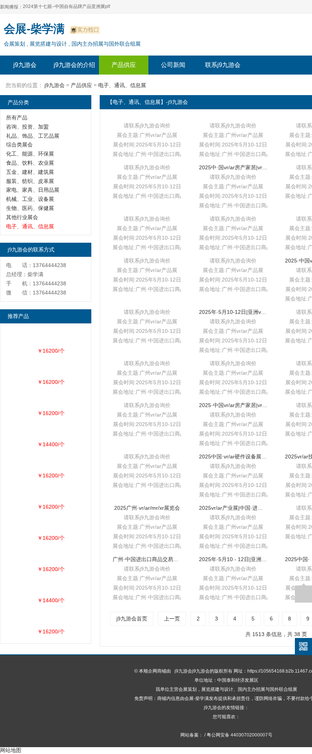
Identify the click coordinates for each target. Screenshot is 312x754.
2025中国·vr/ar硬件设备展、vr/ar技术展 (233, 456)
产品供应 (123, 65)
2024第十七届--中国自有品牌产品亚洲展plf (66, 6)
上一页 (172, 619)
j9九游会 (25, 65)
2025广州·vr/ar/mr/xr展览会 (147, 508)
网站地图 (10, 750)
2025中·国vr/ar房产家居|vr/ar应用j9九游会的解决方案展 (233, 167)
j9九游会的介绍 (74, 65)
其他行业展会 (22, 217)
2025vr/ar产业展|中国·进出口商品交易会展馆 (233, 508)
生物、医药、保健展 (30, 208)
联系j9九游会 (222, 65)
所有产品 (16, 118)
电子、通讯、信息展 (122, 85)
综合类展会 (19, 145)
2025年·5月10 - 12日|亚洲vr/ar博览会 (233, 559)
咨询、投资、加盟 (27, 127)
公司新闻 (173, 65)
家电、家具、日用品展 (32, 190)
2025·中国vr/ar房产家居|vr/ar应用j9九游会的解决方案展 (233, 405)
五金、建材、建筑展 (30, 172)
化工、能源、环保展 (30, 154)
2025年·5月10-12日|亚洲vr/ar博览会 (233, 312)
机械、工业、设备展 (30, 199)
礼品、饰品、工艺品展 (32, 136)
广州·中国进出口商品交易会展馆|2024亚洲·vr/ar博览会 (147, 559)
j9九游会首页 (131, 619)
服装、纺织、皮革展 (30, 181)
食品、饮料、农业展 (30, 163)
